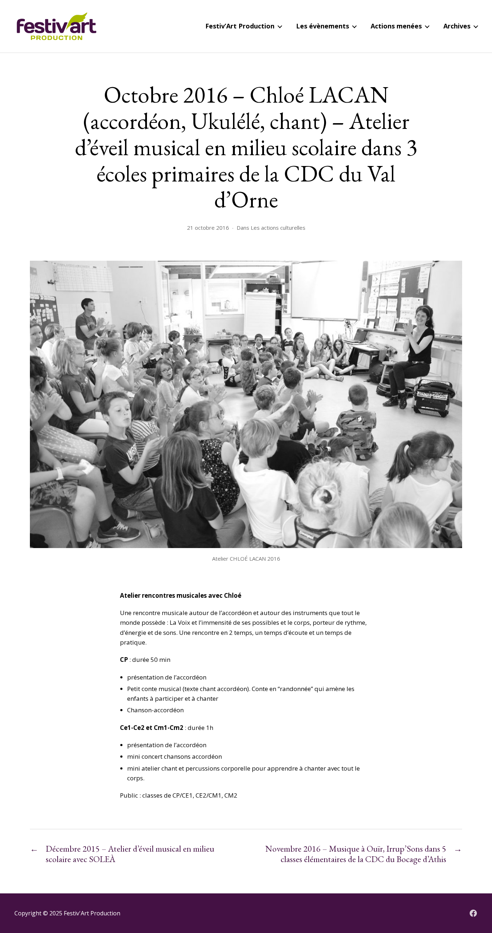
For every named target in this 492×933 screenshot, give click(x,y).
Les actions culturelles (278, 227)
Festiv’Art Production (239, 26)
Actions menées (396, 26)
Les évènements (322, 26)
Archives (456, 26)
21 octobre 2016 (208, 227)
